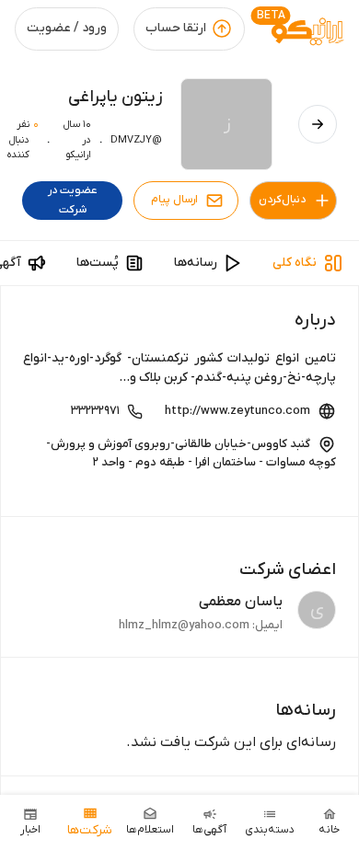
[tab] (308, 263)
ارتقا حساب (175, 28)
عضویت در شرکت (73, 200)
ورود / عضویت (67, 28)
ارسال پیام (174, 199)
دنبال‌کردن (282, 199)
